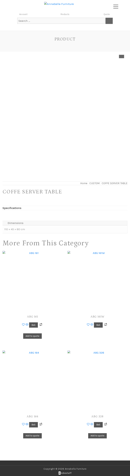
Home (83, 183)
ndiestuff (65, 473)
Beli (33, 325)
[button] (116, 6)
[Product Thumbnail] (121, 56)
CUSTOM (94, 183)
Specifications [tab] (12, 208)
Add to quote (32, 336)
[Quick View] (27, 324)
